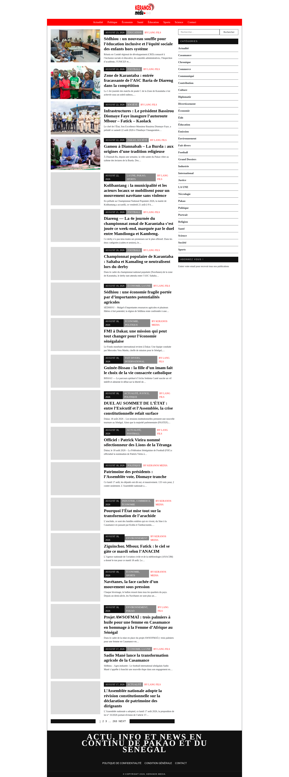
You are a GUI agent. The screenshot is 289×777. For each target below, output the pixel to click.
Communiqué (186, 76)
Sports (166, 22)
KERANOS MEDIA (157, 465)
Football (133, 69)
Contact (192, 22)
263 (115, 721)
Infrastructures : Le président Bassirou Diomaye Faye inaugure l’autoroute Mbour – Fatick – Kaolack (139, 115)
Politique (112, 22)
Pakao (131, 140)
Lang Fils (155, 32)
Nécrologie (184, 193)
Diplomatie (184, 96)
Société (132, 104)
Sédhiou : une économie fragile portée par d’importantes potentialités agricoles (137, 297)
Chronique (184, 62)
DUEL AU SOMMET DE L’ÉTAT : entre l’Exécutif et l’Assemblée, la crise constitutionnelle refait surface (138, 408)
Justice (144, 393)
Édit (180, 117)
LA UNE (131, 175)
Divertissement (187, 103)
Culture (182, 89)
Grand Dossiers (187, 159)
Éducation (153, 22)
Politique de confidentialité (121, 763)
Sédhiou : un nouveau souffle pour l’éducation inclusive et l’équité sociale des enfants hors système (138, 43)
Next (122, 721)
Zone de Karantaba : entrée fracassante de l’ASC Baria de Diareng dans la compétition (138, 80)
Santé (140, 22)
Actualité (98, 22)
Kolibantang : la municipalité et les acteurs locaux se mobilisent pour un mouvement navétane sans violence (136, 190)
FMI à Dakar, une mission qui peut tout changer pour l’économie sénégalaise (135, 336)
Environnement (137, 538)
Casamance (184, 55)
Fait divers (132, 358)
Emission (183, 131)
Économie (127, 22)
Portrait (183, 214)
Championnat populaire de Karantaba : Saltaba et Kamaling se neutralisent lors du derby (138, 261)
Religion (183, 221)
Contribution (185, 82)
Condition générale (158, 763)
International (135, 361)
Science (179, 22)
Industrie (128, 501)
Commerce (143, 501)
